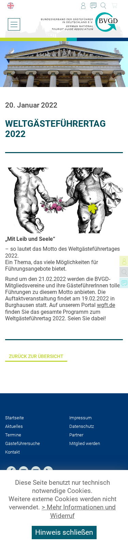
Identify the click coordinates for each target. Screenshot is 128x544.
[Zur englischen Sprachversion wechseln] (10, 5)
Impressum (80, 417)
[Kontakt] (93, 5)
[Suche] (103, 5)
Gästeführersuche (22, 443)
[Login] (83, 5)
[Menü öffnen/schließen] (14, 24)
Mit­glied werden (84, 443)
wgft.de (106, 305)
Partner (76, 434)
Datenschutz (81, 426)
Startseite (14, 417)
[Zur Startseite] (79, 22)
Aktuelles (14, 426)
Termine (13, 434)
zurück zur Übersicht (36, 356)
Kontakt (12, 452)
